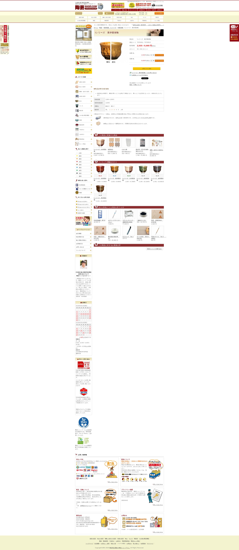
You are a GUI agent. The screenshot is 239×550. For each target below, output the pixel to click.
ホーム (96, 27)
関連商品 (144, 20)
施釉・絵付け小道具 (110, 538)
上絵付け (132, 20)
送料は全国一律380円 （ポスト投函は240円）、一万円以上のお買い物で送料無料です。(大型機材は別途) (151, 25)
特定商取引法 (80, 237)
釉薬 (94, 20)
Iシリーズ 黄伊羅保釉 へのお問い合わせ (144, 72)
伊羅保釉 (120, 27)
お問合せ (129, 543)
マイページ (150, 543)
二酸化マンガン (141, 220)
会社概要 (78, 233)
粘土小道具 (94, 17)
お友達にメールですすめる (140, 75)
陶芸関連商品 (126, 541)
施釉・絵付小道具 (107, 17)
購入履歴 (117, 13)
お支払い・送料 (105, 543)
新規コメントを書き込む (154, 249)
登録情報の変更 (124, 13)
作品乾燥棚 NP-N (99, 220)
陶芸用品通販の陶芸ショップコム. (120, 548)
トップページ (89, 543)
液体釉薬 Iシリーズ (110, 27)
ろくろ (144, 17)
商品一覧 (113, 543)
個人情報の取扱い (81, 240)
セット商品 (157, 20)
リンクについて (80, 250)
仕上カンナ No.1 (128, 236)
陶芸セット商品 (135, 541)
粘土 (132, 17)
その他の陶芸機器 (81, 20)
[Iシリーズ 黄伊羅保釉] (111, 63)
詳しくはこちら (113, 482)
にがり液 (124, 149)
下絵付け (119, 20)
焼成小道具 (119, 17)
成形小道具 (81, 17)
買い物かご (136, 543)
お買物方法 (79, 243)
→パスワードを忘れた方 (121, 12)
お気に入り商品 (132, 13)
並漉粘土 (110, 149)
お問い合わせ (80, 247)
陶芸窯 (157, 17)
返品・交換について (136, 84)
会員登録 (143, 543)
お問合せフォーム (85, 505)
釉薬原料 (107, 20)
